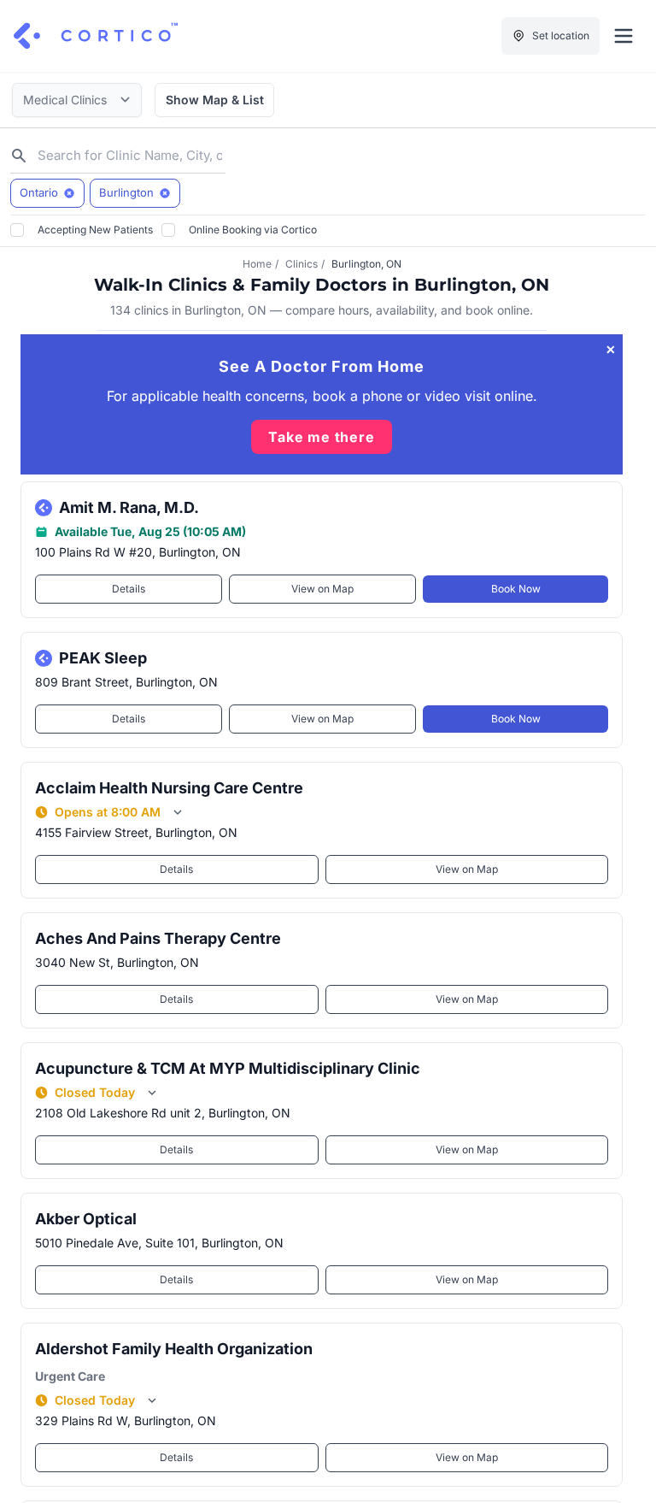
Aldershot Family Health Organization (174, 1349)
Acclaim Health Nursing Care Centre (169, 788)
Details (128, 588)
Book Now (516, 588)
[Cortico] (96, 36)
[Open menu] (623, 36)
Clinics (301, 263)
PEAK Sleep (103, 658)
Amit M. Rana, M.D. (129, 507)
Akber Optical (86, 1219)
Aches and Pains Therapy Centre (158, 938)
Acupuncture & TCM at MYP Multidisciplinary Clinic (227, 1068)
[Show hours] (177, 812)
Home (257, 263)
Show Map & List (215, 99)
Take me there (321, 436)
